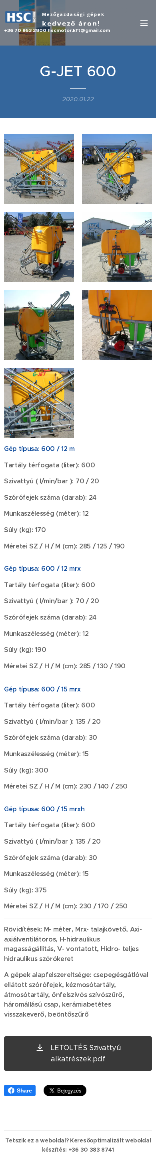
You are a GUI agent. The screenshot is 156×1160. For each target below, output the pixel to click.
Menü (144, 23)
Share (24, 1090)
